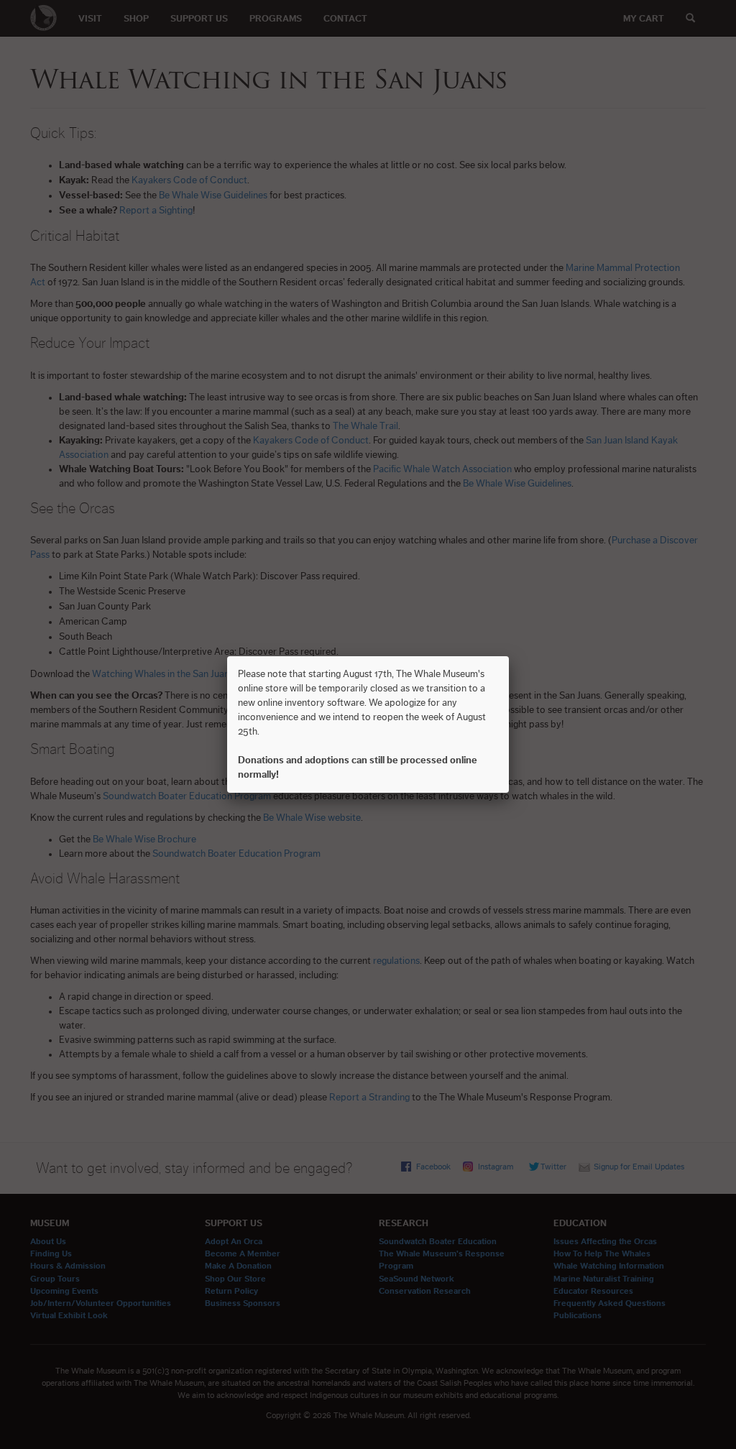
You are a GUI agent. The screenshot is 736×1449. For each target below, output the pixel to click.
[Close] (509, 656)
